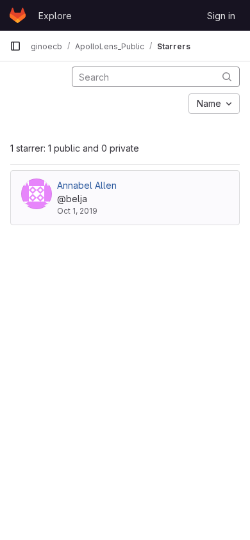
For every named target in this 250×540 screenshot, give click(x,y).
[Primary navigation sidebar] (15, 46)
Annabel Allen (87, 185)
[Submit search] (227, 76)
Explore (55, 15)
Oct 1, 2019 (77, 211)
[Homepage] (17, 15)
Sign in (221, 15)
